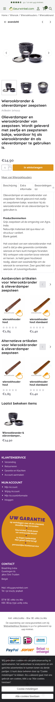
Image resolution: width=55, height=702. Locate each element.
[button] (5, 8)
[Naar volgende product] (50, 22)
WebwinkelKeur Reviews (16, 626)
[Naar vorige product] (42, 22)
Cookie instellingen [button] (27, 688)
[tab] (10, 187)
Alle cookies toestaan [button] (27, 696)
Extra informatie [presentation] (25, 187)
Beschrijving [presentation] (10, 185)
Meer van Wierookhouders (17, 177)
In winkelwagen (33, 167)
